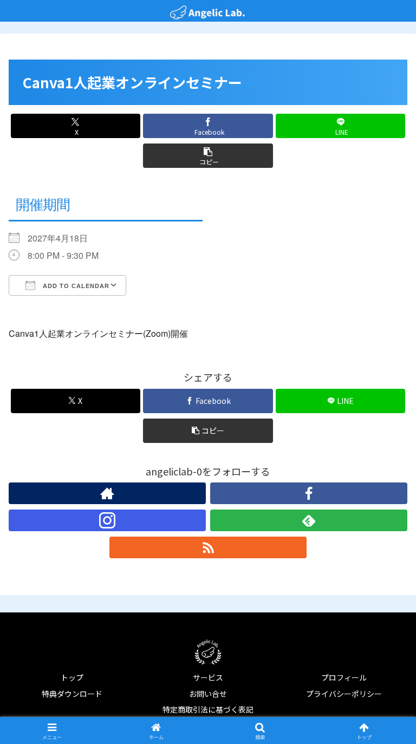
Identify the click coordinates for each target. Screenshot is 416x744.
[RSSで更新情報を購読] (208, 547)
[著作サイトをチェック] (107, 493)
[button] (207, 155)
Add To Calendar (75, 286)
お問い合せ (208, 693)
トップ (72, 677)
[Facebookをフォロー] (308, 493)
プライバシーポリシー (344, 693)
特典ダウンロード (72, 693)
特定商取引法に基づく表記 (207, 709)
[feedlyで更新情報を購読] (308, 520)
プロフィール (344, 677)
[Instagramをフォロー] (107, 520)
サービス (208, 677)
